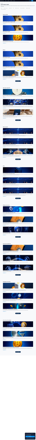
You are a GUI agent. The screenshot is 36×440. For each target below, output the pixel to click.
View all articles (17, 159)
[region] (30, 436)
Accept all (30, 436)
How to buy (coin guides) (3, 9)
